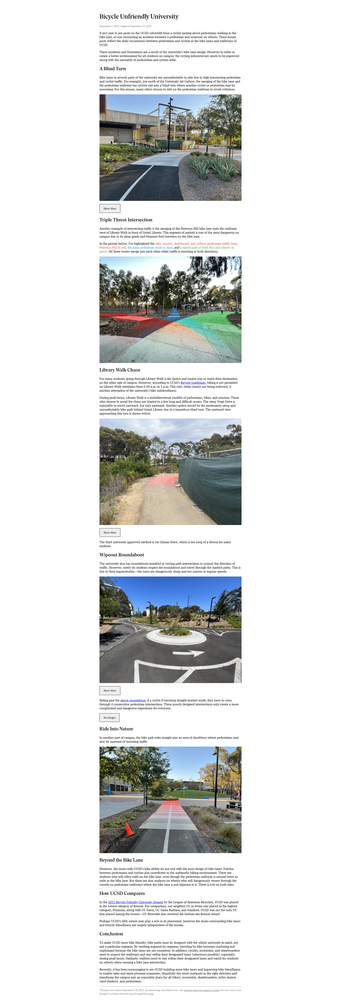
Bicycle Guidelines (193, 383)
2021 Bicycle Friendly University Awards (135, 902)
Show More (110, 208)
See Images (109, 717)
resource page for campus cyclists (201, 990)
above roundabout (133, 700)
